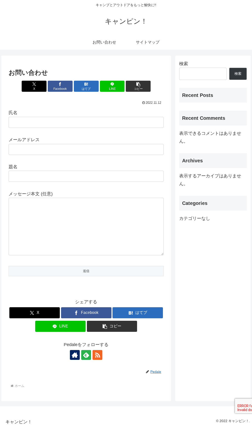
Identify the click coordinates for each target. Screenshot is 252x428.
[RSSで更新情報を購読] (97, 355)
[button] (138, 86)
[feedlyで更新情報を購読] (86, 355)
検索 (183, 63)
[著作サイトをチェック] (75, 355)
